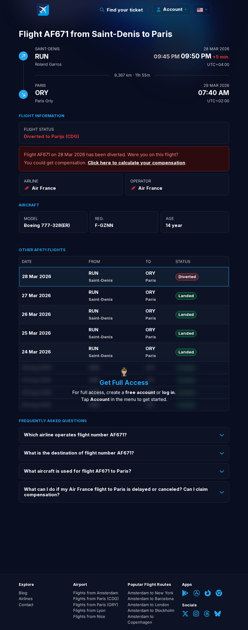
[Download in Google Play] (185, 594)
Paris (40, 85)
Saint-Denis (47, 48)
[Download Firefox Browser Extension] (207, 594)
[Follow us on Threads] (207, 614)
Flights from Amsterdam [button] (95, 592)
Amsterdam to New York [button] (150, 592)
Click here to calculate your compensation (136, 163)
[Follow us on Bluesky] (217, 614)
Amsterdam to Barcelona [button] (151, 598)
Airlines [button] (26, 598)
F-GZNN (104, 225)
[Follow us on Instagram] (196, 614)
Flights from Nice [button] (89, 616)
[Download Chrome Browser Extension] (219, 594)
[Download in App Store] (196, 594)
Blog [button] (23, 592)
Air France (44, 188)
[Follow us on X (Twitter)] (185, 614)
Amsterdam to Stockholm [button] (151, 610)
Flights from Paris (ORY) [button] (95, 604)
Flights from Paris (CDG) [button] (96, 598)
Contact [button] (26, 604)
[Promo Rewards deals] (43, 9)
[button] (121, 10)
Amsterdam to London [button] (148, 604)
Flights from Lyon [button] (89, 610)
